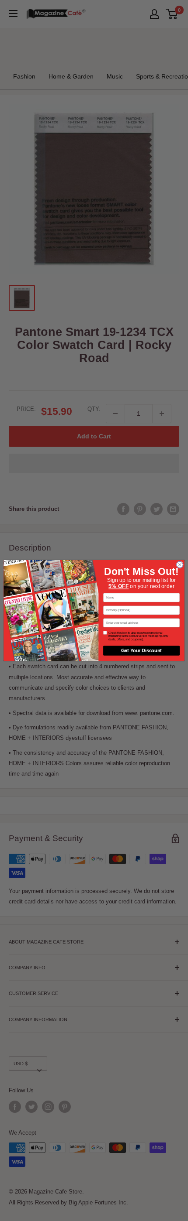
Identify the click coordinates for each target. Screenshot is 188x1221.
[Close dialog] (180, 564)
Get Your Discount (141, 650)
